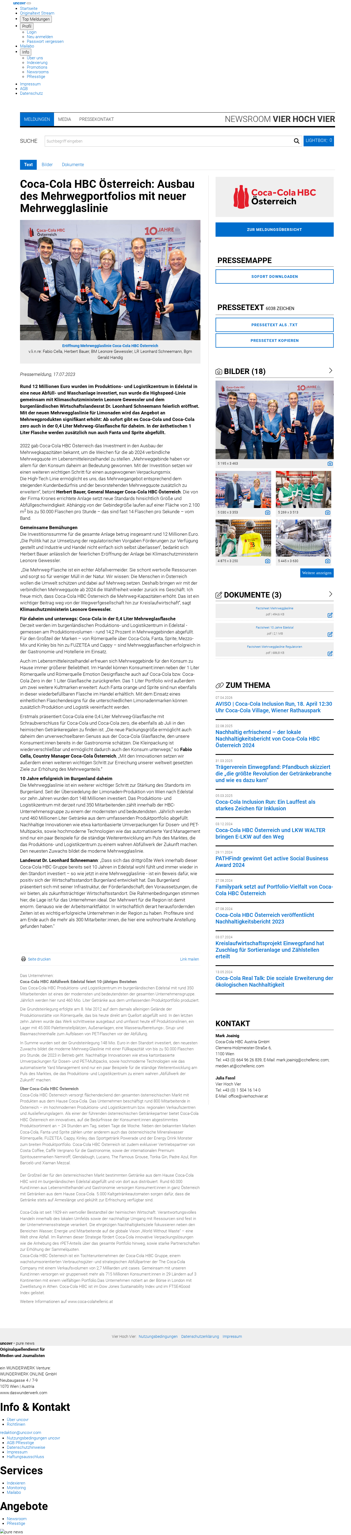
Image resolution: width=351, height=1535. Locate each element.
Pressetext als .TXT (274, 325)
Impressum (30, 84)
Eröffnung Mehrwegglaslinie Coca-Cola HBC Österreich (110, 346)
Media (64, 119)
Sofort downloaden (274, 276)
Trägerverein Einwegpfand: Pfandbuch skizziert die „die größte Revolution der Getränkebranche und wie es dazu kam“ (274, 773)
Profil (26, 26)
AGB (24, 88)
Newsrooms (38, 71)
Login (31, 32)
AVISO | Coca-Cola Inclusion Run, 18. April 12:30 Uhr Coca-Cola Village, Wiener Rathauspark (274, 707)
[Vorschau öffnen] (110, 280)
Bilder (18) (244, 371)
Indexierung (37, 62)
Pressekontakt (96, 119)
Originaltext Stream (37, 13)
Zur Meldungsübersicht (274, 229)
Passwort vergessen (45, 41)
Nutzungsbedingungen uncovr (33, 1438)
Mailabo (27, 46)
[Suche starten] (296, 141)
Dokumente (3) (252, 594)
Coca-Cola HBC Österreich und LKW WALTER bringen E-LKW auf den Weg (270, 833)
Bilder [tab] (47, 164)
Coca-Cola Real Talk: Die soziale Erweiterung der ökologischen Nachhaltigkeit (274, 981)
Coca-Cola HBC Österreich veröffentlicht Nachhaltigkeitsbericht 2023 (265, 918)
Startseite (29, 8)
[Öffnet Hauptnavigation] (29, 3)
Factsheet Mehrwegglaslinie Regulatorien (274, 647)
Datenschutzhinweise (26, 1447)
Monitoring (16, 1487)
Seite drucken (39, 959)
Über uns (35, 57)
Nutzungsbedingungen (158, 1336)
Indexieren (16, 1483)
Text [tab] (28, 164)
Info (25, 52)
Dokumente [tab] (73, 164)
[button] (319, 141)
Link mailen (189, 959)
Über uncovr (18, 1419)
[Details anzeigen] (329, 464)
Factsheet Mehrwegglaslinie (274, 608)
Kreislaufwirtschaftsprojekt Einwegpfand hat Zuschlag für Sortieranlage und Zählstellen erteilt (270, 950)
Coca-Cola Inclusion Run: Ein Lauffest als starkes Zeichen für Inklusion (265, 805)
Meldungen (37, 119)
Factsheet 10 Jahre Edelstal (274, 627)
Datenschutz (31, 93)
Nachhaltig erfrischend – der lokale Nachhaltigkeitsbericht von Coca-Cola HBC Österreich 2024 (268, 739)
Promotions (37, 67)
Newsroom (280, 119)
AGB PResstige (20, 1442)
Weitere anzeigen (317, 573)
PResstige (36, 76)
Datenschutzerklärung (200, 1336)
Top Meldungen (36, 19)
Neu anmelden (40, 36)
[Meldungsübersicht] (275, 196)
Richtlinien (16, 1424)
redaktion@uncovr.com (20, 1432)
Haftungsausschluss (25, 1456)
